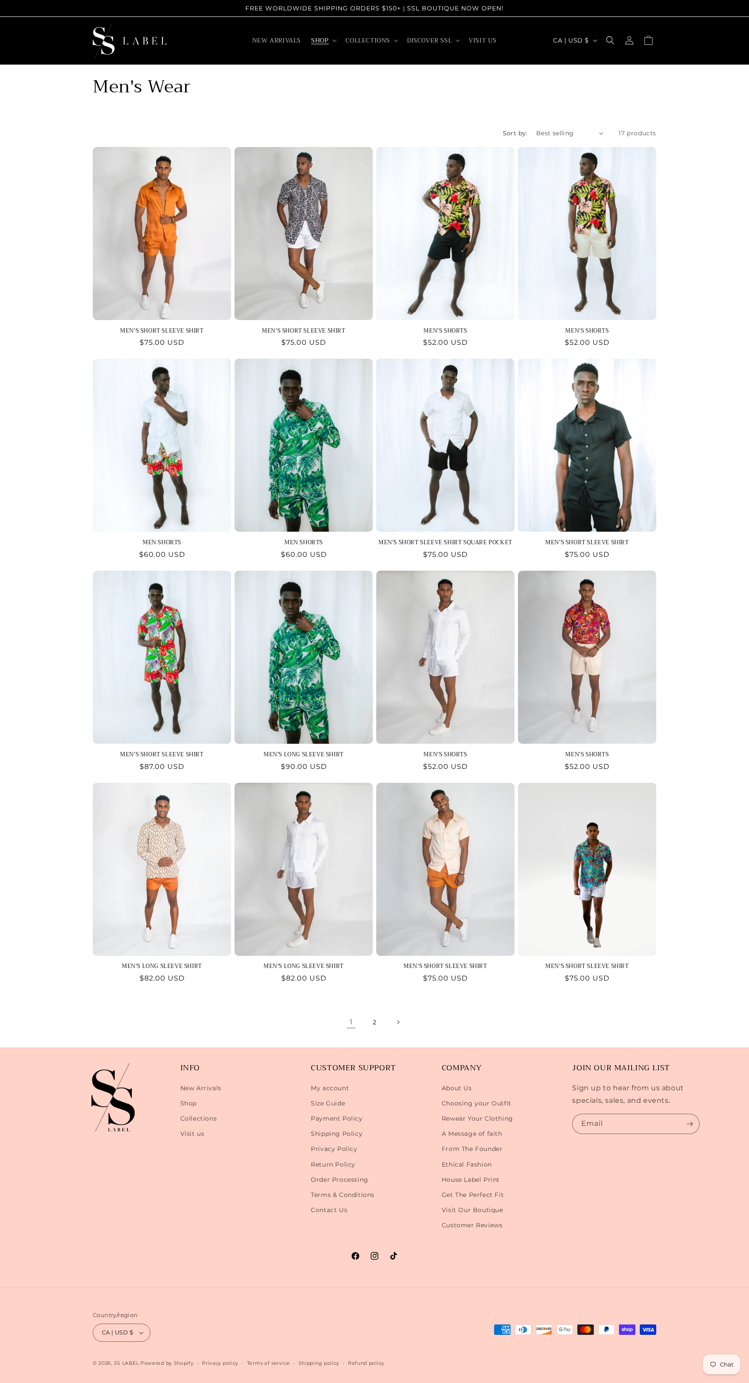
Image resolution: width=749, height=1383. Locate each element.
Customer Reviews (472, 1225)
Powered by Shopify (167, 1363)
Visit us (192, 1134)
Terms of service (268, 1363)
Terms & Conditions (342, 1195)
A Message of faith (472, 1134)
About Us (457, 1088)
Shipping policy (319, 1363)
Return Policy (333, 1164)
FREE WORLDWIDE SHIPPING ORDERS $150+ (324, 8)
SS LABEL (126, 1363)
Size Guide (328, 1103)
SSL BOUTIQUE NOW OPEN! (455, 8)
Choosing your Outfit (476, 1103)
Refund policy (366, 1363)
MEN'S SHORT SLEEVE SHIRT (161, 331)
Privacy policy (220, 1363)
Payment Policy (336, 1118)
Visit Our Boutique (472, 1210)
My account (330, 1088)
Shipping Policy (336, 1134)
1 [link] (351, 1022)
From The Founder (472, 1149)
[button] (323, 40)
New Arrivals (200, 1088)
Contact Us (329, 1210)
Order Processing (339, 1180)
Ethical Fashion (467, 1164)
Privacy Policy (334, 1149)
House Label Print (471, 1180)
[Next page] (397, 1022)
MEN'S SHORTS (445, 331)
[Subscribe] (689, 1124)
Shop (188, 1103)
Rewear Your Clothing (477, 1118)
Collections (198, 1118)
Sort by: (515, 133)
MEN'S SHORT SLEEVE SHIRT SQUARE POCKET (445, 542)
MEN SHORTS (162, 542)
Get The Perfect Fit (473, 1195)
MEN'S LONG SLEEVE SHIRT (304, 755)
